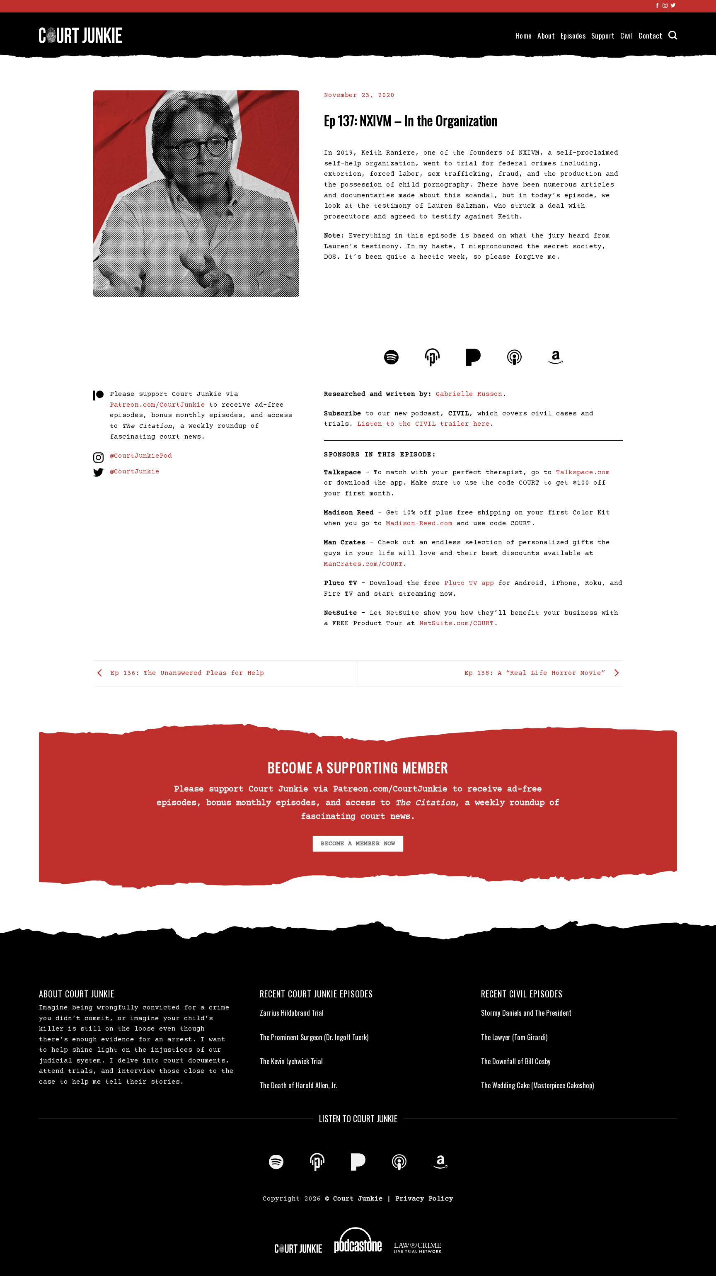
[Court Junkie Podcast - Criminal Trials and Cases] (80, 35)
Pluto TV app (469, 583)
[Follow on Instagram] (665, 6)
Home (523, 35)
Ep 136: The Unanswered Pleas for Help (185, 673)
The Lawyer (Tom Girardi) (514, 1037)
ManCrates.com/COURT (363, 564)
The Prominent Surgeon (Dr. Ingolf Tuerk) (314, 1037)
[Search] (672, 35)
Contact (650, 35)
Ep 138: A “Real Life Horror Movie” (537, 673)
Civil (626, 35)
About (546, 35)
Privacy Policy (424, 1199)
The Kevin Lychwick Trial (291, 1061)
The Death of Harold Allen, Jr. (298, 1085)
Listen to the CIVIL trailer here (423, 424)
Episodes (573, 35)
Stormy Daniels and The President (526, 1012)
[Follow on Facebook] (657, 6)
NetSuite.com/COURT (456, 623)
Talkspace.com (583, 472)
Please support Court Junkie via (174, 394)
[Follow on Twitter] (672, 6)
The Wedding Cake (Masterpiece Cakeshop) (537, 1085)
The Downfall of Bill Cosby (516, 1061)
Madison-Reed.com (419, 523)
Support (602, 35)
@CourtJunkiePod (141, 456)
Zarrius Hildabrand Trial (292, 1012)
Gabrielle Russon (469, 394)
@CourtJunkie (135, 471)
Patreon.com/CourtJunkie (157, 405)
